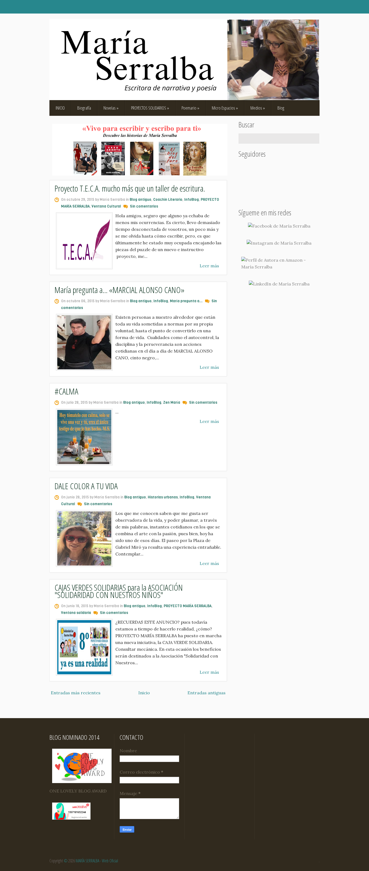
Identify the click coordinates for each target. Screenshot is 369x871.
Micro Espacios (225, 108)
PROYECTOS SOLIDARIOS (150, 108)
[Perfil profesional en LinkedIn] (279, 284)
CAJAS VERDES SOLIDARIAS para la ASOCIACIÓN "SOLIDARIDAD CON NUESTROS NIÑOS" (119, 590)
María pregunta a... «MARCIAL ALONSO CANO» (120, 289)
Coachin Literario (167, 199)
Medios (257, 108)
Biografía (84, 108)
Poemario (190, 108)
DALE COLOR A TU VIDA (86, 486)
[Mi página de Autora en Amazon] (279, 263)
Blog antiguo (140, 199)
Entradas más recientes (75, 692)
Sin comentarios (144, 206)
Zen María (171, 402)
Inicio (144, 692)
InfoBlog (191, 199)
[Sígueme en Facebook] (279, 226)
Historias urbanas (163, 497)
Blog (280, 108)
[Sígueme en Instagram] (279, 243)
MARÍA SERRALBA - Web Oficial (97, 861)
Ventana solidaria (76, 612)
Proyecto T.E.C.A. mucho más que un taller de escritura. (130, 188)
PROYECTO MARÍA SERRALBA (188, 606)
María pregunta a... (186, 301)
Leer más (209, 265)
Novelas (111, 108)
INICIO (60, 108)
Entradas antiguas (206, 692)
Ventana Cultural (106, 206)
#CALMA (66, 391)
